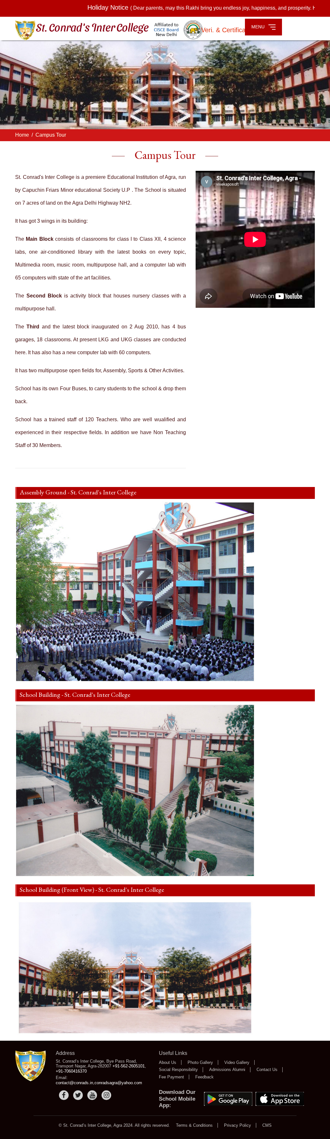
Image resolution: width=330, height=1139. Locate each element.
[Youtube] (92, 1095)
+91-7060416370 (71, 1071)
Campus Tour (50, 135)
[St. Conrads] (30, 1065)
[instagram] (106, 1095)
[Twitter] (78, 1095)
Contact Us (267, 1069)
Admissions (220, 1069)
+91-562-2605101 (128, 1066)
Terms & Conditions (194, 1125)
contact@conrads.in (74, 1082)
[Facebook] (64, 1095)
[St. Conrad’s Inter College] (110, 31)
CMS (267, 1125)
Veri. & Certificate (227, 30)
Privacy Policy (237, 1125)
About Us (167, 1062)
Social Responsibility (178, 1069)
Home (22, 135)
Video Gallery (236, 1062)
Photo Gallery (200, 1062)
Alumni (238, 1069)
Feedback (204, 1077)
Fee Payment (171, 1077)
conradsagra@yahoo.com (118, 1082)
